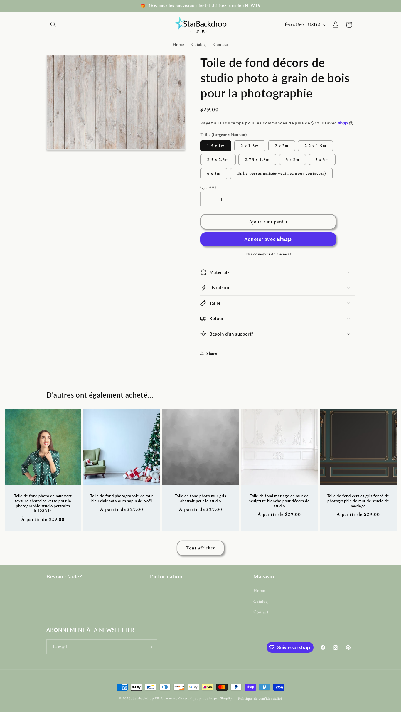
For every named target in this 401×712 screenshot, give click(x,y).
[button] (53, 24)
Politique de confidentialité (260, 698)
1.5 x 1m (216, 145)
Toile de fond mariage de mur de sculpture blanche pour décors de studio (279, 501)
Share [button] (211, 353)
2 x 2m (282, 145)
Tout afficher (200, 548)
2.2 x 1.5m (315, 145)
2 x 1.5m (250, 145)
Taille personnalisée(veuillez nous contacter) (281, 173)
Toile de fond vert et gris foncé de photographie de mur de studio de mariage (358, 501)
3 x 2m (292, 159)
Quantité (208, 187)
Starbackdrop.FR (146, 698)
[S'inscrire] (150, 646)
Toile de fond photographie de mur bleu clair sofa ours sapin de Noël (121, 498)
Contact (260, 612)
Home (259, 590)
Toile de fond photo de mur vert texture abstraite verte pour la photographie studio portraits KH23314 (43, 503)
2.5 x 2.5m (218, 159)
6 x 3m (214, 173)
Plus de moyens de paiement (268, 253)
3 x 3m (322, 159)
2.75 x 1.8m (257, 159)
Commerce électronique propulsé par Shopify (196, 698)
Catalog (260, 601)
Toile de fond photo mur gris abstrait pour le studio (200, 498)
